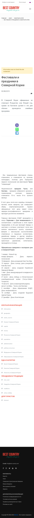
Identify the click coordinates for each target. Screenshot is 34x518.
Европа (5, 476)
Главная (3, 18)
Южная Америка (7, 484)
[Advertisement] (17, 43)
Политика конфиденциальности (12, 496)
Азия (10, 18)
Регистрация (22, 2)
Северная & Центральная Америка (13, 481)
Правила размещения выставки (12, 501)
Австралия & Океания (9, 486)
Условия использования (10, 499)
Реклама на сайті (7, 504)
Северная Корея (19, 18)
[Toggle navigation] (30, 9)
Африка (5, 489)
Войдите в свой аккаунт (8, 2)
